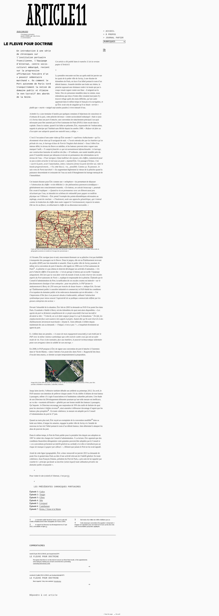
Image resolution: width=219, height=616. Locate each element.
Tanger (42, 494)
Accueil (118, 614)
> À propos (109, 34)
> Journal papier (113, 38)
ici (68, 476)
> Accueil (109, 31)
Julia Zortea (36, 36)
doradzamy (57, 581)
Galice (42, 492)
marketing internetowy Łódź (41, 563)
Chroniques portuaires (27, 34)
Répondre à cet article (43, 595)
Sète (41, 500)
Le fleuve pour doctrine (44, 557)
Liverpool (43, 503)
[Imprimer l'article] (104, 51)
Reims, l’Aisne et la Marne (50, 509)
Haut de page (108, 614)
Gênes (42, 497)
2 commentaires (26, 37)
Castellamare (44, 506)
